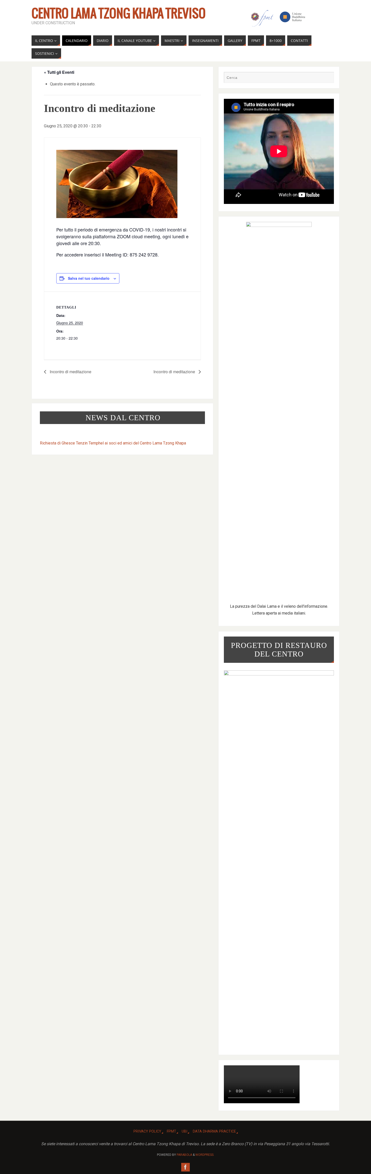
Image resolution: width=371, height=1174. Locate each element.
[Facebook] (185, 1167)
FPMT (171, 1131)
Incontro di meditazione (70, 371)
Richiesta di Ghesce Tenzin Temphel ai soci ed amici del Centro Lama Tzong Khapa (113, 443)
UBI (184, 1131)
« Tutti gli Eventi (59, 72)
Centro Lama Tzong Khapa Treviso (119, 14)
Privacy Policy (147, 1131)
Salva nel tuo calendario (89, 278)
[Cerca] (327, 78)
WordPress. (204, 1155)
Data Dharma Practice (214, 1131)
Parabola (184, 1155)
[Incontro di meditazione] (122, 184)
